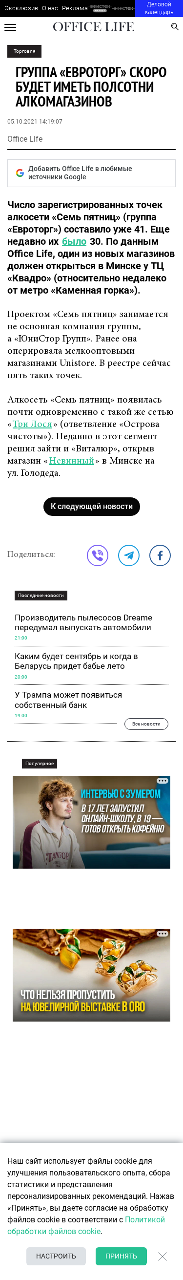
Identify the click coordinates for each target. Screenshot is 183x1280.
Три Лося (32, 424)
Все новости (146, 723)
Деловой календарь (159, 8)
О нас (50, 8)
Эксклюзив (21, 8)
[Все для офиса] (124, 8)
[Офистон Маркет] (100, 8)
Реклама (75, 8)
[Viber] (97, 555)
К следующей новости (92, 506)
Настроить (56, 1256)
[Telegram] (129, 555)
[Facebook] (160, 555)
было (74, 241)
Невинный (71, 461)
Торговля (24, 51)
